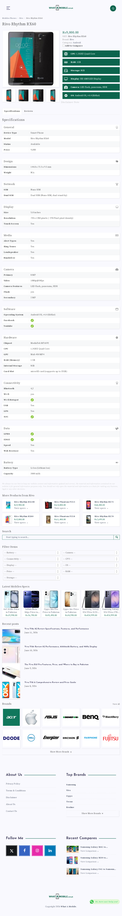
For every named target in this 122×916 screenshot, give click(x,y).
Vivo (68, 790)
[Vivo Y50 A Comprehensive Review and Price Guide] (11, 690)
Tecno (69, 801)
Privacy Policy (13, 784)
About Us (10, 804)
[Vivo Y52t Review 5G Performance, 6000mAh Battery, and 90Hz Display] (11, 654)
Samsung (71, 784)
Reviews (28, 111)
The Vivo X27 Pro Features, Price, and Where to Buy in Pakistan (57, 665)
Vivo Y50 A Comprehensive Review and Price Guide (50, 682)
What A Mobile (68, 906)
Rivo (32, 495)
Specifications (12, 111)
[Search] (113, 8)
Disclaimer (11, 797)
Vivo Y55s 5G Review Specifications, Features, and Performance (57, 629)
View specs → (21, 508)
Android (77, 42)
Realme (70, 807)
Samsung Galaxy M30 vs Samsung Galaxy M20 (93, 858)
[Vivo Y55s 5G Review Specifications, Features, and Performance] (11, 636)
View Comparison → (89, 851)
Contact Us (11, 811)
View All (116, 704)
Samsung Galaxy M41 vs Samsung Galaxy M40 (93, 847)
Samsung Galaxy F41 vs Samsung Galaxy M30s (98, 869)
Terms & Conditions (16, 790)
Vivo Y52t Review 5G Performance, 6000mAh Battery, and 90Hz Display (61, 647)
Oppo (69, 796)
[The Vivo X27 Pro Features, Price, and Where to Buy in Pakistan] (11, 672)
